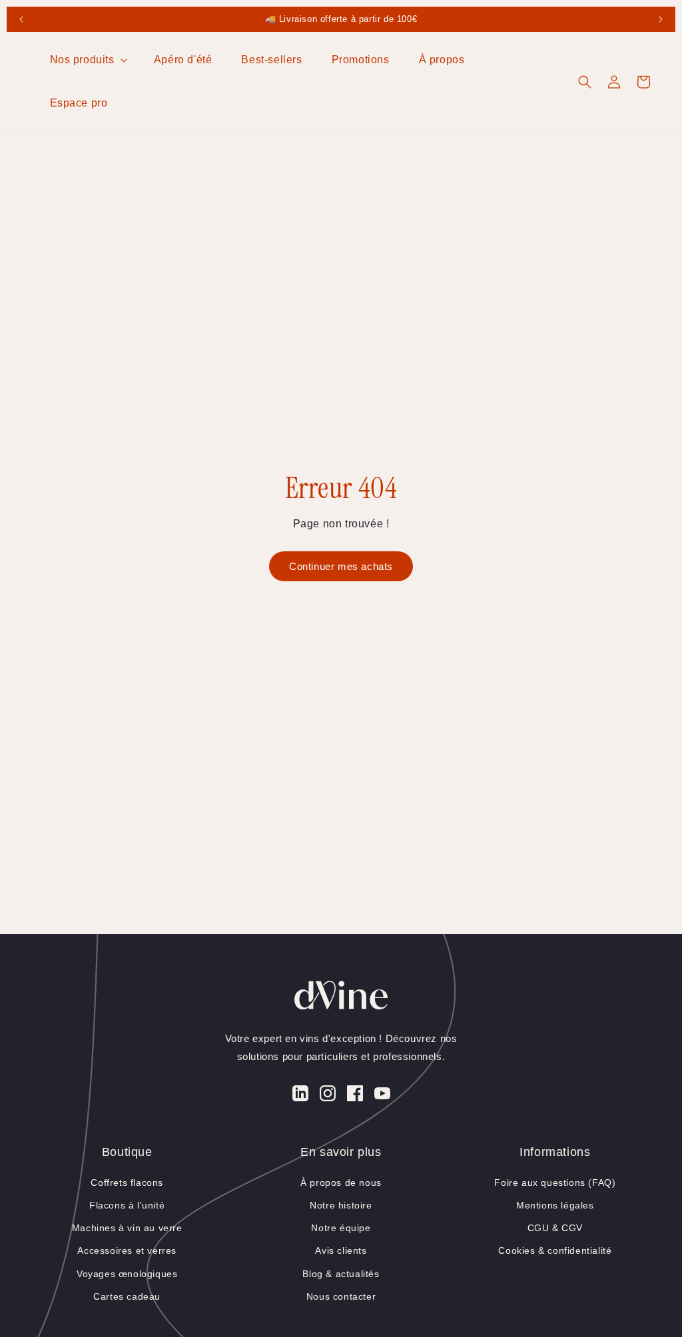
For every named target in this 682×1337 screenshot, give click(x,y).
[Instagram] (328, 1096)
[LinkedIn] (300, 1096)
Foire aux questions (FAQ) (554, 1182)
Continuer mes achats (341, 566)
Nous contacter (341, 1296)
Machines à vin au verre (127, 1227)
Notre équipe (340, 1227)
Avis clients (340, 1250)
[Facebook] (355, 1096)
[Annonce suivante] (660, 19)
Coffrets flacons (127, 1182)
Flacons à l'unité (127, 1205)
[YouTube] (382, 1096)
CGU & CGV (555, 1227)
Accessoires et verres (126, 1250)
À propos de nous (341, 1182)
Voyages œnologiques (127, 1273)
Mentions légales (555, 1205)
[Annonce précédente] (21, 19)
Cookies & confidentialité (554, 1250)
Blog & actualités (340, 1273)
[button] (87, 60)
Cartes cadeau (127, 1296)
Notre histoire (341, 1205)
